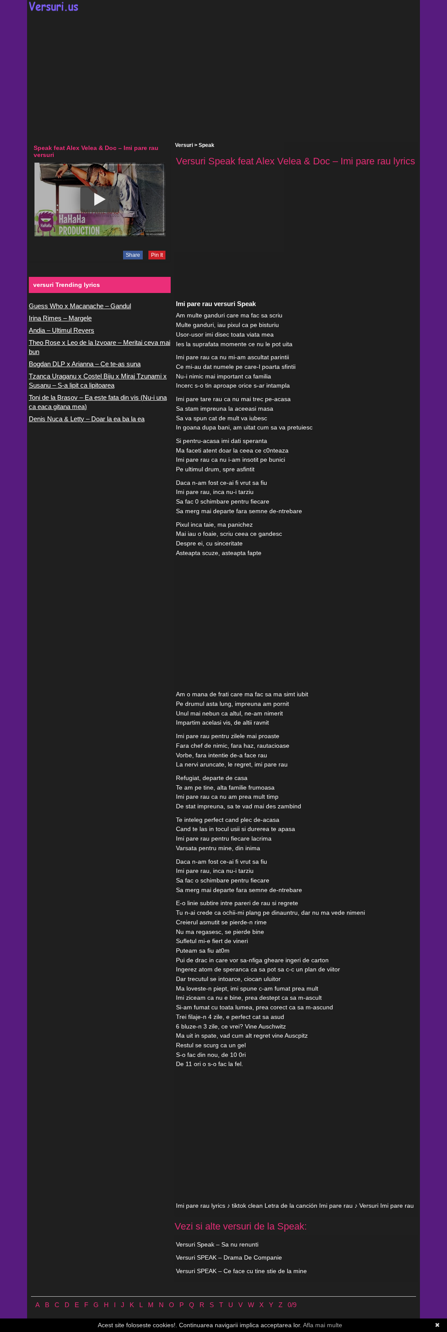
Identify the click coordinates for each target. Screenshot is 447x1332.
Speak (206, 145)
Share (133, 255)
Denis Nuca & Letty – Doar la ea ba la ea (86, 418)
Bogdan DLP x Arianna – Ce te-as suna (85, 364)
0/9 (292, 1304)
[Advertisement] (223, 77)
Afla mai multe (322, 1325)
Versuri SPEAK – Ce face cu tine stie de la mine (241, 1270)
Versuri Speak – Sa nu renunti (217, 1244)
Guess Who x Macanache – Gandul (80, 306)
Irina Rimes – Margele (60, 318)
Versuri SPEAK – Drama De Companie (229, 1257)
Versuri (184, 145)
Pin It (157, 255)
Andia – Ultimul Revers (61, 330)
